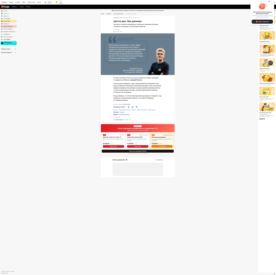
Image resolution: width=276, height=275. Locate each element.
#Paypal (133, 110)
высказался (136, 78)
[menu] (9, 27)
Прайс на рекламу (5, 271)
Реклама (12, 271)
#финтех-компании (142, 110)
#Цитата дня (151, 110)
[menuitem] (9, 11)
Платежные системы (127, 17)
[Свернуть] (274, 273)
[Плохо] (136, 107)
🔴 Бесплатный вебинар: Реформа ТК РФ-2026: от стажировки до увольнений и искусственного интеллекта (138, 10)
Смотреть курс (113, 146)
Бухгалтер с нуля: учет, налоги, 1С (112, 137)
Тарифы (21, 6)
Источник (116, 112)
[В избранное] (118, 31)
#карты (115, 110)
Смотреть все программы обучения (137, 151)
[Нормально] (132, 107)
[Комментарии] (114, 31)
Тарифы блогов (4, 273)
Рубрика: (115, 114)
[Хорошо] (128, 107)
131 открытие (116, 117)
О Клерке (28, 6)
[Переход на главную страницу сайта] (5, 6)
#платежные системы (124, 110)
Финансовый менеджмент (158, 137)
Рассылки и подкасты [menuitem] (6, 52)
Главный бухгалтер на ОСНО (134, 137)
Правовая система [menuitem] (5, 49)
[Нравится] (116, 31)
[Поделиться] (121, 31)
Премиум (14, 6)
